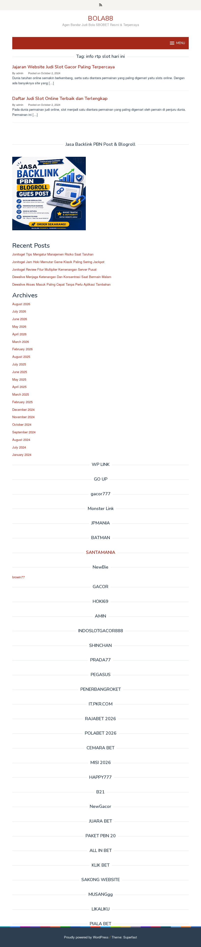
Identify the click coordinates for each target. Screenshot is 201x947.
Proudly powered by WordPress (86, 937)
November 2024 (23, 416)
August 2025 (21, 356)
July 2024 (19, 447)
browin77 (18, 577)
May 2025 (19, 379)
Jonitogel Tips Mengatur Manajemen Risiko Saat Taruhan (52, 254)
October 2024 (21, 424)
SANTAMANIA (100, 552)
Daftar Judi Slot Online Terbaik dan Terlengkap (60, 98)
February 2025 (22, 402)
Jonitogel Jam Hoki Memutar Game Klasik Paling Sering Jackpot (58, 261)
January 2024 (21, 454)
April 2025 (19, 386)
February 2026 (22, 349)
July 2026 (19, 311)
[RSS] (100, 5)
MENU (180, 43)
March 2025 (20, 394)
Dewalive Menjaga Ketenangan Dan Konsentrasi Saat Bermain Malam (61, 276)
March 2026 (20, 341)
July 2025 (19, 364)
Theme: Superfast (124, 937)
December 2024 (23, 409)
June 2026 (19, 318)
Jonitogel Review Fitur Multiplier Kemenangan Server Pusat (54, 269)
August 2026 (21, 304)
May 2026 (19, 326)
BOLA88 (100, 18)
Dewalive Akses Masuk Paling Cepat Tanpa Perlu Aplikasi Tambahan (61, 284)
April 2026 (19, 334)
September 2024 (24, 432)
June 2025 (19, 371)
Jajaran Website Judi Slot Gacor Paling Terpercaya (63, 67)
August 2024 (21, 439)
